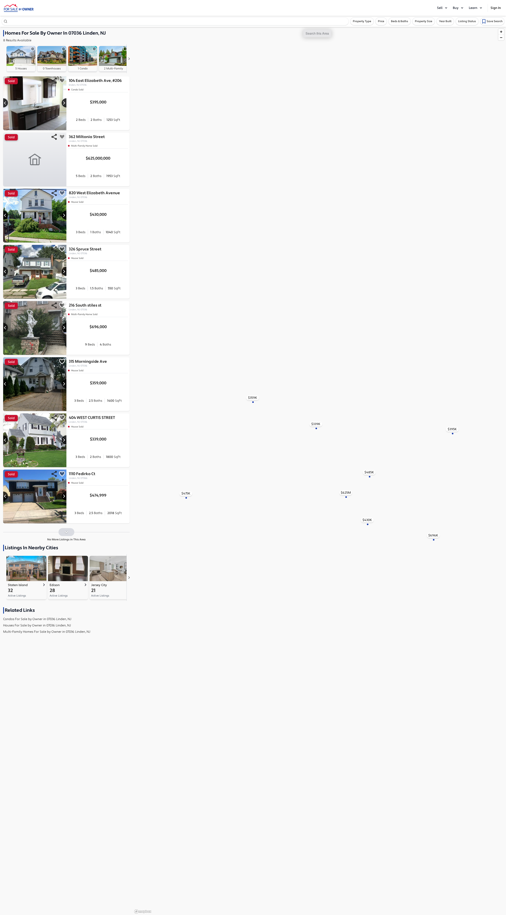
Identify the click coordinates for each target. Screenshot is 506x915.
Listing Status (467, 21)
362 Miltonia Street (87, 138)
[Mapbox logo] (142, 911)
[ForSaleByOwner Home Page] (19, 8)
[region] (319, 471)
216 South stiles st (85, 307)
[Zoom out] (501, 37)
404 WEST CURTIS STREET (92, 419)
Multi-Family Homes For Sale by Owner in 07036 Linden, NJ (46, 632)
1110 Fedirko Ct (82, 475)
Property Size (423, 21)
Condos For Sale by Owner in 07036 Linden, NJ (37, 619)
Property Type (362, 21)
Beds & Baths (399, 21)
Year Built (445, 21)
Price (381, 21)
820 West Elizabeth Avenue (94, 194)
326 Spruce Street (85, 251)
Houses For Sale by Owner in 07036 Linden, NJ (37, 625)
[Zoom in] (501, 32)
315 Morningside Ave (88, 363)
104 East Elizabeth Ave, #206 (95, 82)
